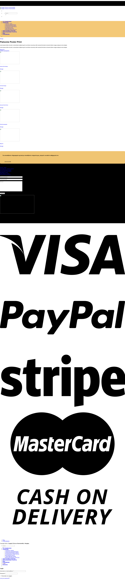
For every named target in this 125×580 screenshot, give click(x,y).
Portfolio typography (4, 50)
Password (2, 573)
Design (1, 38)
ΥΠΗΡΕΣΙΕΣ (6, 22)
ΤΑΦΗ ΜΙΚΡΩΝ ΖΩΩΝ (9, 28)
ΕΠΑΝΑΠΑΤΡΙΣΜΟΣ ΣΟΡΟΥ (10, 25)
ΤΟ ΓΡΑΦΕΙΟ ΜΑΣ (7, 21)
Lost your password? (5, 578)
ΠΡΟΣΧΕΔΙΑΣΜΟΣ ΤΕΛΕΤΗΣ (10, 32)
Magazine (2, 49)
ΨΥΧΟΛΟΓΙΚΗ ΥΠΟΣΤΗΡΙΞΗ (11, 26)
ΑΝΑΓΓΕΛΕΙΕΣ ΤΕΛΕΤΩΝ (9, 30)
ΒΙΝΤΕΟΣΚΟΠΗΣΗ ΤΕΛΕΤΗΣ (11, 29)
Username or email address (6, 571)
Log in (10, 576)
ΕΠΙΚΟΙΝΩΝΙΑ (6, 34)
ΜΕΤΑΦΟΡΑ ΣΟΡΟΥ (9, 27)
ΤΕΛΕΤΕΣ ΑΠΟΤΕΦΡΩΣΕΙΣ (10, 24)
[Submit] (3, 547)
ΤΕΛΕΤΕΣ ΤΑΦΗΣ (8, 23)
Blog (4, 33)
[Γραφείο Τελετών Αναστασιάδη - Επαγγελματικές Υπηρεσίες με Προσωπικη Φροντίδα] (7, 8)
